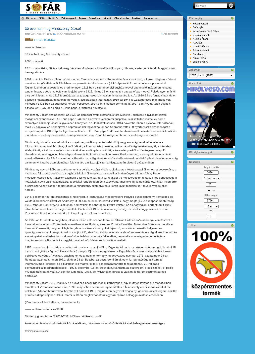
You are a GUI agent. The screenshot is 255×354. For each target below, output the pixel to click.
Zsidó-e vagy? (200, 61)
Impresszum (151, 18)
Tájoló (82, 18)
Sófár (42, 18)
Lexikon (136, 18)
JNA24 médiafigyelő (66, 34)
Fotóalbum (95, 18)
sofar (27, 34)
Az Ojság (198, 42)
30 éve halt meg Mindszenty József (53, 29)
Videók (107, 18)
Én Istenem (199, 54)
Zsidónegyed (68, 18)
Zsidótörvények (201, 35)
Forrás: (44, 40)
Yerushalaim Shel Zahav (206, 31)
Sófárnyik (198, 27)
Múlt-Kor (81, 34)
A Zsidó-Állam (200, 39)
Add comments (171, 34)
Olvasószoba (121, 18)
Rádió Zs (53, 18)
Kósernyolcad (200, 23)
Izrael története (201, 46)
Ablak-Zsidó (199, 58)
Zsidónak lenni (201, 50)
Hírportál (31, 18)
